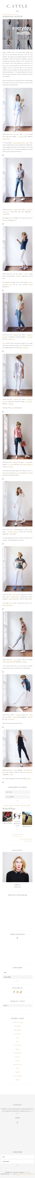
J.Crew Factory (17, 1045)
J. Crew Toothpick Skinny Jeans (20, 142)
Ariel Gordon (6, 138)
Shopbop (17, 1072)
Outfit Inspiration (7, 14)
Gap (17, 1037)
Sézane (17, 1068)
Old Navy (17, 1060)
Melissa (18, 276)
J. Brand (27, 462)
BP (14, 274)
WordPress (29, 1173)
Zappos (17, 1079)
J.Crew (17, 1041)
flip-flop (30, 284)
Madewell (15, 209)
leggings (28, 778)
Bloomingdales (17, 1030)
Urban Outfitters (17, 1076)
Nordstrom (17, 1056)
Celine (11, 774)
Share (18, 805)
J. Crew (26, 134)
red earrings (16, 473)
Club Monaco (17, 1033)
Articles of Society (13, 531)
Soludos (5, 214)
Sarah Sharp (10, 466)
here (25, 772)
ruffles (6, 473)
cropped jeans (25, 347)
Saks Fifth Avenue (17, 1064)
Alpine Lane (27, 1172)
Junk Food (15, 594)
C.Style (17, 6)
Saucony (11, 599)
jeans (15, 220)
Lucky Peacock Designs (26, 464)
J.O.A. (14, 134)
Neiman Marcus (17, 1053)
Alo (14, 770)
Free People (27, 770)
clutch (28, 473)
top (14, 149)
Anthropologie (17, 1026)
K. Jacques (21, 136)
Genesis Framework (20, 1173)
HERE (30, 529)
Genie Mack (11, 339)
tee (10, 282)
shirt (5, 343)
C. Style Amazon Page (17, 1022)
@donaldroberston (8, 605)
